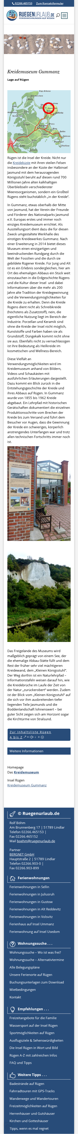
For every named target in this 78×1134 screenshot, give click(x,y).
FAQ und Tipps (21, 1062)
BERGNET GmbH (22, 854)
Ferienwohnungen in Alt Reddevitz (35, 909)
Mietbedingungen (23, 989)
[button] (8, 1126)
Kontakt (15, 997)
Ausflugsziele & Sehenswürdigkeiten (36, 1040)
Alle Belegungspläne (25, 967)
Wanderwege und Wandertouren (34, 1098)
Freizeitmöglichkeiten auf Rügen (33, 1106)
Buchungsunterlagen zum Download (37, 982)
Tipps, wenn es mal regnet (29, 1128)
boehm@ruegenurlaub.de (36, 841)
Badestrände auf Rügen (27, 1083)
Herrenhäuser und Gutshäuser (32, 1113)
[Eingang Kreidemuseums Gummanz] (39, 539)
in (38, 887)
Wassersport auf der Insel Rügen (34, 1025)
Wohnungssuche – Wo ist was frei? (35, 952)
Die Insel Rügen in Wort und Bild (34, 1048)
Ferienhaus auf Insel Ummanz (32, 924)
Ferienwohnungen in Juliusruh (32, 894)
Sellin (44, 887)
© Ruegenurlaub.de (39, 813)
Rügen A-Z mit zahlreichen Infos (33, 1055)
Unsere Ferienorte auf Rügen (31, 974)
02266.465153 (23, 3)
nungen (31, 887)
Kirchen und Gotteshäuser (29, 1121)
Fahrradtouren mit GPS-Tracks (32, 1091)
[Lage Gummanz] (39, 152)
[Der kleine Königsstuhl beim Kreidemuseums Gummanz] (39, 640)
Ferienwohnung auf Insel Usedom (35, 931)
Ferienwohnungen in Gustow (31, 902)
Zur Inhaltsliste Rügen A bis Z (30, 734)
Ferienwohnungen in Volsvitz (31, 916)
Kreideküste (21, 162)
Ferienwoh (17, 887)
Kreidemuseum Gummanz (27, 785)
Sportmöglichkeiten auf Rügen (32, 1033)
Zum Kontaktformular (49, 3)
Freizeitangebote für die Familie (33, 1018)
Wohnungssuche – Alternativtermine (37, 960)
